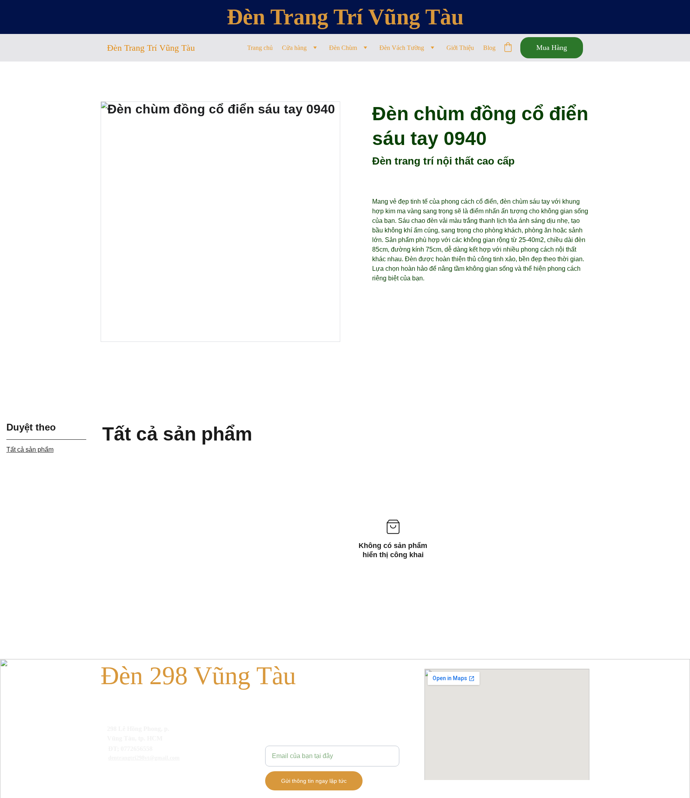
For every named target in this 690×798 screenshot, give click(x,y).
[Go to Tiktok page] (166, 775)
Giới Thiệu (460, 47)
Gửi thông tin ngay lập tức (314, 781)
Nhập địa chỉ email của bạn (304, 740)
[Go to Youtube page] (141, 775)
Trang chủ (260, 47)
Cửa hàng (294, 47)
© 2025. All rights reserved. (139, 788)
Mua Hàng (551, 48)
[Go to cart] (508, 48)
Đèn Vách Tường (401, 47)
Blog (489, 47)
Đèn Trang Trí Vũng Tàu (345, 16)
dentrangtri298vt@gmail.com (144, 758)
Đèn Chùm (343, 47)
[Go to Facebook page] (115, 775)
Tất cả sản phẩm (30, 449)
